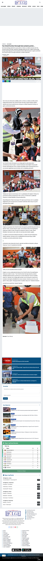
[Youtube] (15, 527)
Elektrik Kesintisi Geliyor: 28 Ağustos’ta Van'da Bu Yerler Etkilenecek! (24, 433)
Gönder (5, 398)
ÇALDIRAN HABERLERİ (26, 543)
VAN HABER (3, 6)
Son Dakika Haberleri (30, 517)
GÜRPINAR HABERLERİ (7, 545)
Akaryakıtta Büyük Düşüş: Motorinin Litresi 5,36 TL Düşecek (24, 438)
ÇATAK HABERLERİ (6, 544)
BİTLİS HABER (5, 535)
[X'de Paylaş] (5, 81)
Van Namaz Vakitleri (30, 512)
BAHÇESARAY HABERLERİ (7, 543)
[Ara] (40, 2)
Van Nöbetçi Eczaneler (31, 510)
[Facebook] (9, 527)
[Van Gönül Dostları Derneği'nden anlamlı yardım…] (21, 68)
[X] (11, 527)
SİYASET (13, 6)
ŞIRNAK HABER (5, 538)
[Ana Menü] (2, 2)
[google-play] (27, 549)
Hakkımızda (24, 531)
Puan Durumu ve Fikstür (31, 515)
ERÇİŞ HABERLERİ (25, 540)
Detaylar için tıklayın (21, 471)
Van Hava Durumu (30, 511)
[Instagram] (13, 527)
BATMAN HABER (25, 534)
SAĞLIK (34, 6)
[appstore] (17, 549)
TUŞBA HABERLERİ (25, 539)
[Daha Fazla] (10, 81)
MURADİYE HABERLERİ (26, 545)
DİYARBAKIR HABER (6, 536)
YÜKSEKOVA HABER (25, 538)
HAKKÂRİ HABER (6, 534)
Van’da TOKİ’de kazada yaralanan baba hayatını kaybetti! (24, 410)
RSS (4, 555)
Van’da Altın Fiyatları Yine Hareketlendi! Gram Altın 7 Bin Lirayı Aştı (25, 421)
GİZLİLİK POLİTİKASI (25, 530)
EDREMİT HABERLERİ (6, 540)
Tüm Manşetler (29, 516)
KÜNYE (4, 530)
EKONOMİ (24, 6)
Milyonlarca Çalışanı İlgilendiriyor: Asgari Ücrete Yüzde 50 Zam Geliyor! (24, 427)
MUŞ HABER (24, 536)
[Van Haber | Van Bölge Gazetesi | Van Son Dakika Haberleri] (21, 2)
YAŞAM (13, 430)
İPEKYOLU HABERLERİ (7, 539)
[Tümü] (39, 405)
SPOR (38, 6)
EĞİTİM (29, 6)
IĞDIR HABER (24, 535)
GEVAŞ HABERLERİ (25, 544)
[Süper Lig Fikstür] (39, 475)
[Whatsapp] (17, 527)
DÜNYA (8, 6)
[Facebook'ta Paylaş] (3, 81)
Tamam (39, 559)
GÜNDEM (19, 6)
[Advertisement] (22, 35)
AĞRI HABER (24, 533)
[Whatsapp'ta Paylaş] (7, 81)
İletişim (4, 531)
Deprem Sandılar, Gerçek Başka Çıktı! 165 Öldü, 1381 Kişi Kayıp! (24, 416)
